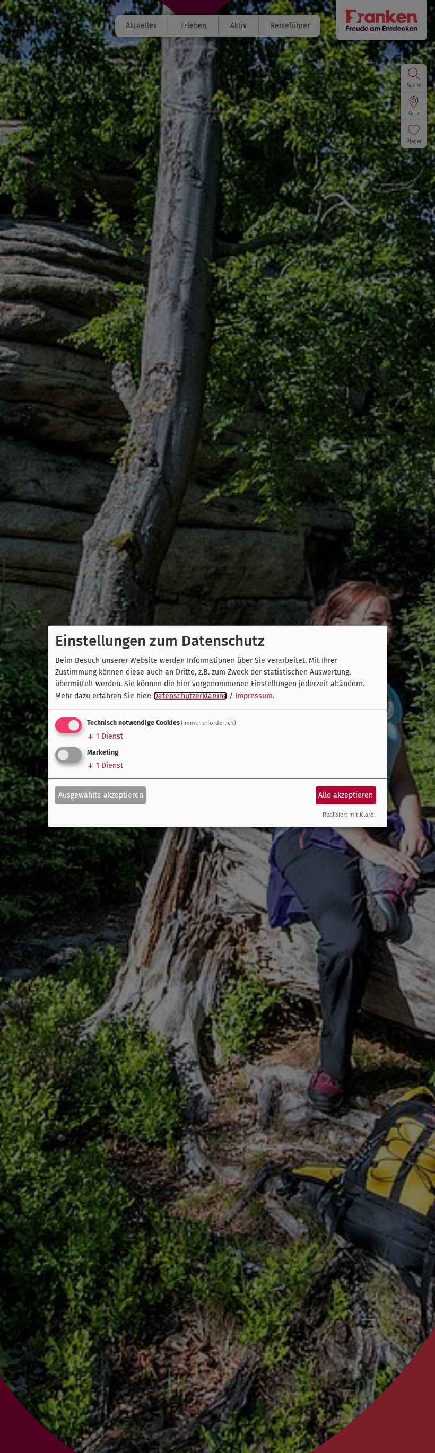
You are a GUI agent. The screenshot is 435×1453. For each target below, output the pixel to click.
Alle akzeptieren (345, 794)
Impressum (254, 696)
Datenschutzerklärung (190, 696)
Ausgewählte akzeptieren (100, 794)
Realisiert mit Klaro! (349, 814)
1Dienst (105, 736)
